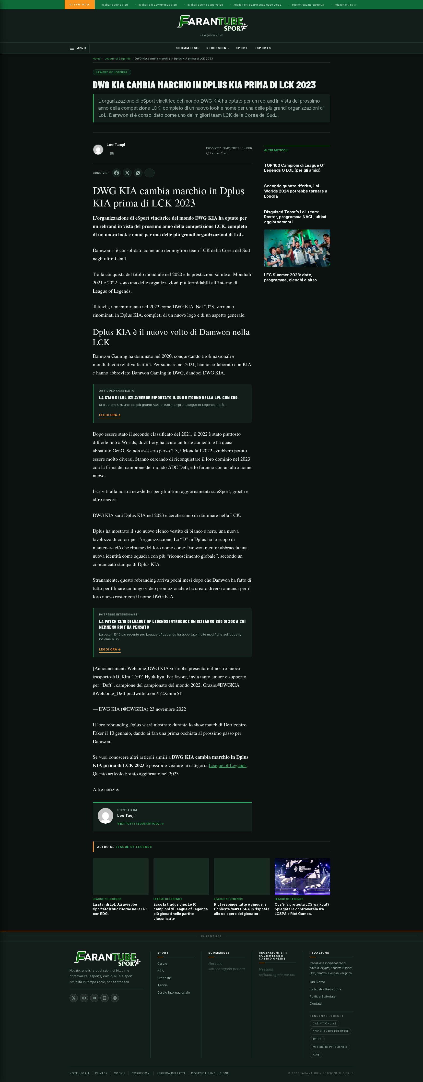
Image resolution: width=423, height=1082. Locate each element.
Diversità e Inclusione (210, 1073)
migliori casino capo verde (205, 4)
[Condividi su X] (127, 172)
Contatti (316, 1003)
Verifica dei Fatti (171, 1073)
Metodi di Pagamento (330, 1047)
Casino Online (324, 1023)
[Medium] (94, 998)
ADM (316, 1054)
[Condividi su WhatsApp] (138, 172)
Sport (242, 47)
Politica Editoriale (323, 996)
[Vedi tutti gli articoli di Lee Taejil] (98, 150)
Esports (263, 47)
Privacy (101, 1073)
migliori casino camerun (308, 4)
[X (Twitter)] (74, 998)
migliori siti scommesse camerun (357, 4)
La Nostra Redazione (325, 989)
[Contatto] (111, 153)
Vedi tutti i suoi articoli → (140, 823)
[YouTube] (84, 998)
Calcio (162, 963)
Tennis (162, 985)
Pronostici (165, 978)
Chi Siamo (317, 982)
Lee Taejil (115, 144)
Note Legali (79, 1073)
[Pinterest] (115, 998)
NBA (160, 971)
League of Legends (228, 765)
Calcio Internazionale (173, 992)
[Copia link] (149, 172)
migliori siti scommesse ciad (158, 4)
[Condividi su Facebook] (116, 172)
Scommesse (187, 47)
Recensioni (217, 47)
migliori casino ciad (115, 4)
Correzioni (141, 1073)
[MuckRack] (104, 998)
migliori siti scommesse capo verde (257, 4)
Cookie (120, 1073)
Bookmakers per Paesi (330, 1031)
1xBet (317, 1039)
